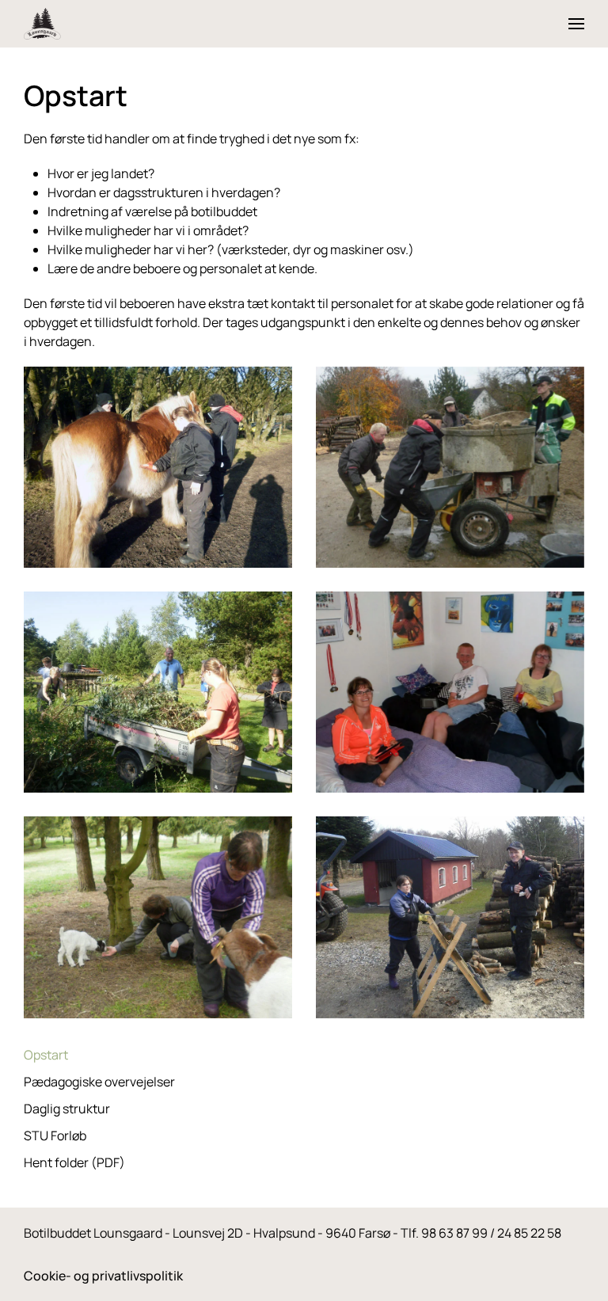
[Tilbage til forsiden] (42, 24)
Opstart (46, 1054)
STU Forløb (55, 1135)
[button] (576, 24)
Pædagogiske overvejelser (99, 1081)
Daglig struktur (67, 1108)
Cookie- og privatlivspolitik (103, 1275)
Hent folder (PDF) (74, 1162)
